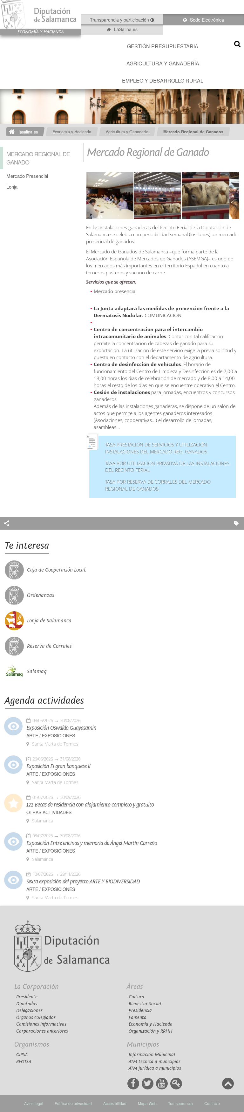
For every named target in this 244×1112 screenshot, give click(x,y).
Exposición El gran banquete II (58, 766)
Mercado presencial (116, 291)
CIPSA (22, 1054)
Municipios (143, 1044)
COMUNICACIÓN (164, 315)
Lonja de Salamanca (49, 621)
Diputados (26, 1004)
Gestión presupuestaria (162, 46)
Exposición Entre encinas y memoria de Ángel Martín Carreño (91, 843)
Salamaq (37, 671)
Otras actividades (48, 812)
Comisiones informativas (41, 1024)
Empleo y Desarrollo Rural (162, 80)
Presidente (26, 997)
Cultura (136, 997)
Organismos (31, 1044)
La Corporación (36, 987)
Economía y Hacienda (151, 1024)
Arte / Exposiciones (50, 735)
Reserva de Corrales (49, 646)
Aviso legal (33, 1103)
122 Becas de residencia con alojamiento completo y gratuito (90, 805)
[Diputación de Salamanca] (40, 14)
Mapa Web (147, 1103)
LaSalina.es (125, 29)
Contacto (212, 1103)
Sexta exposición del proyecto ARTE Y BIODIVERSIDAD (83, 882)
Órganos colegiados (36, 1017)
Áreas (135, 987)
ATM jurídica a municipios (155, 1068)
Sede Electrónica (206, 20)
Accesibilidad (114, 1103)
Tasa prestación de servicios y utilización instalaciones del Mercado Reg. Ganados (156, 448)
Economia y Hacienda (71, 132)
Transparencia (180, 1103)
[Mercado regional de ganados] (157, 195)
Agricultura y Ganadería (162, 63)
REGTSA (23, 1061)
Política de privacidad (73, 1103)
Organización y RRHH (151, 1031)
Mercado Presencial (27, 175)
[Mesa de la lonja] (109, 195)
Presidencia (140, 1010)
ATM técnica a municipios (154, 1061)
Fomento (137, 1017)
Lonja (11, 186)
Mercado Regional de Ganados (193, 132)
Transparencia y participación (120, 20)
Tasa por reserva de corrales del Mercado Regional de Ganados (158, 485)
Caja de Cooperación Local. (56, 570)
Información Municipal (152, 1054)
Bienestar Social (145, 1004)
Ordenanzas (40, 595)
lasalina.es (28, 132)
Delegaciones (29, 1010)
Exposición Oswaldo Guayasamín (61, 728)
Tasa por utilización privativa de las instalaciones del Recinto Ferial (167, 467)
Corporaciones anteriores (42, 1031)
